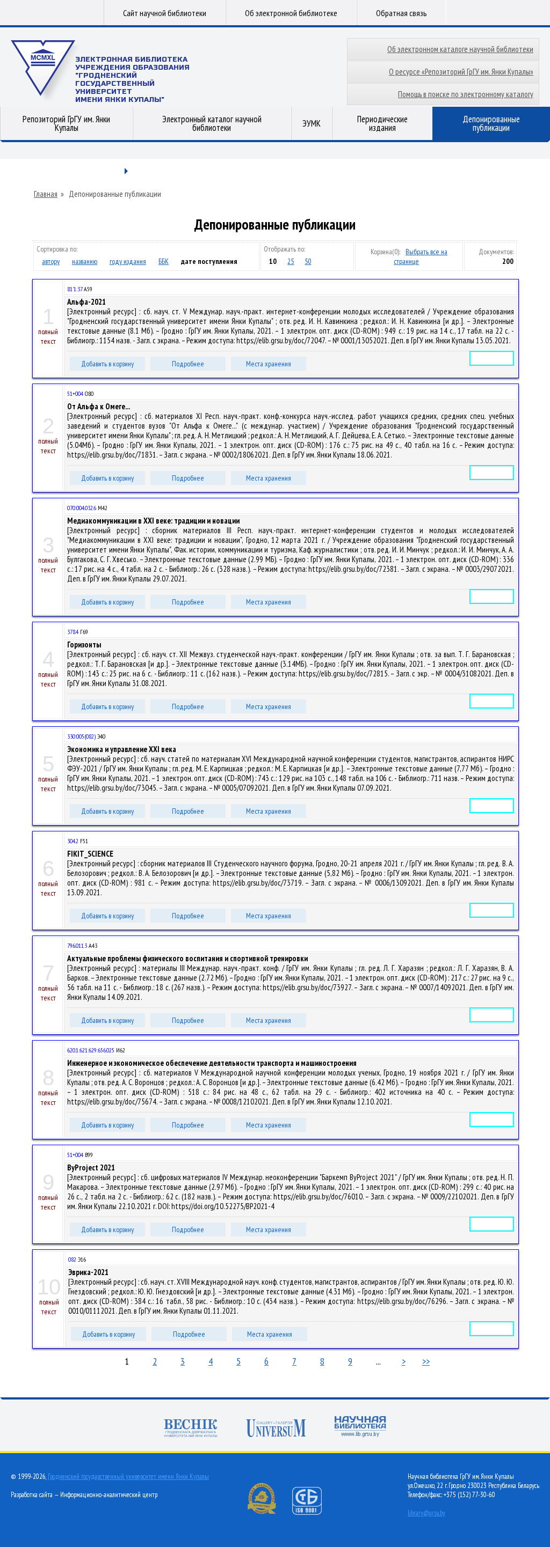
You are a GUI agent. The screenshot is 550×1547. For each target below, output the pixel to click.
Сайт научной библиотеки (164, 13)
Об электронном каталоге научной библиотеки (460, 49)
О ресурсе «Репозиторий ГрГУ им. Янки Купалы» (461, 72)
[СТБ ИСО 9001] (313, 1512)
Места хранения (268, 364)
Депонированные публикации (491, 123)
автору (51, 261)
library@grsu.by (426, 1512)
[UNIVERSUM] (276, 1429)
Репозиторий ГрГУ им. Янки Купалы (66, 123)
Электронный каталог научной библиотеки (212, 123)
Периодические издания (382, 123)
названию (84, 261)
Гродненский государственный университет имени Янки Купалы (128, 1476)
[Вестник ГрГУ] (191, 1429)
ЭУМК (311, 123)
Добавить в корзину (107, 364)
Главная (45, 194)
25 (290, 261)
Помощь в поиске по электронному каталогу (465, 94)
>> (426, 1361)
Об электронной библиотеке (291, 13)
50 (308, 261)
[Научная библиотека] (360, 1427)
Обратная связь (401, 13)
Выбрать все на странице (420, 256)
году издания (128, 261)
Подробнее (188, 364)
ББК (163, 261)
